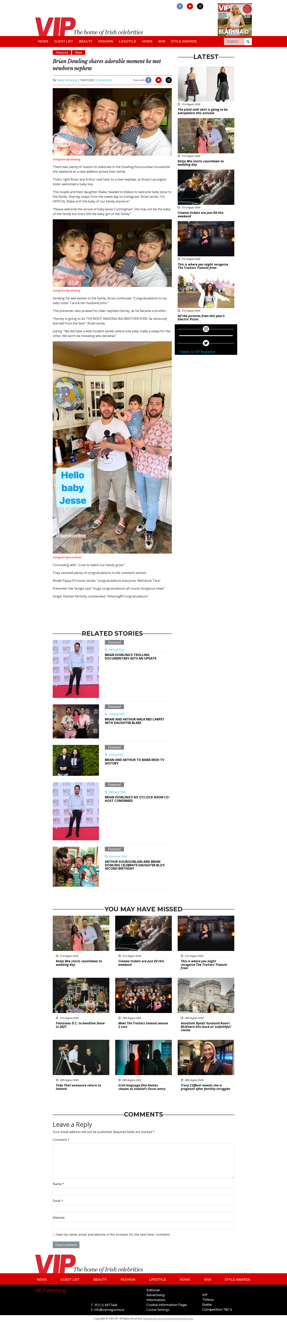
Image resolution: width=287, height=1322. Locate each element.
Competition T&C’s (217, 1309)
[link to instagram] (200, 6)
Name (58, 1184)
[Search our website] (248, 41)
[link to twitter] (190, 6)
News (43, 41)
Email (58, 1201)
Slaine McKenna (67, 80)
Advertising (155, 1295)
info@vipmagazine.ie (109, 1310)
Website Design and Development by (168, 1318)
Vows (147, 41)
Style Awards (184, 41)
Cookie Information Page (166, 1305)
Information (155, 1300)
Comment (61, 1140)
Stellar (207, 1305)
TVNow (208, 1300)
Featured (114, 642)
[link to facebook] (180, 6)
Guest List (63, 41)
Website (59, 1217)
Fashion (105, 41)
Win (161, 41)
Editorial (153, 1290)
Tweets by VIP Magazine (197, 352)
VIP (205, 1295)
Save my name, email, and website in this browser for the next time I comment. (113, 1234)
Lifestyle (127, 41)
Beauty (85, 41)
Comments (105, 80)
